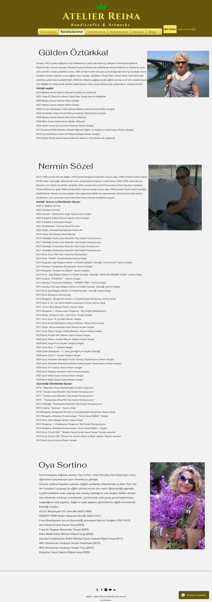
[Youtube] (110, 589)
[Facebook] (101, 589)
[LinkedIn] (114, 589)
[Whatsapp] (105, 589)
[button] (170, 29)
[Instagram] (97, 589)
